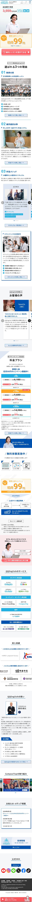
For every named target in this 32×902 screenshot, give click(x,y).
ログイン (26, 3)
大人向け (8, 582)
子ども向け (23, 582)
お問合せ (22, 3)
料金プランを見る (15, 46)
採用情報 (8, 880)
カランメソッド (8, 214)
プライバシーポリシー (17, 882)
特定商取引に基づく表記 (22, 880)
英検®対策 (23, 602)
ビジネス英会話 (8, 602)
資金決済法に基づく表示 (6, 882)
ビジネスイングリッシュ (10, 216)
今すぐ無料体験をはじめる (16, 560)
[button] (15, 220)
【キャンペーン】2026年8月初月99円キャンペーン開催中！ (16, 814)
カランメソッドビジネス (17, 214)
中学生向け (8, 589)
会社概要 (3, 880)
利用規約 (13, 880)
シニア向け (23, 589)
